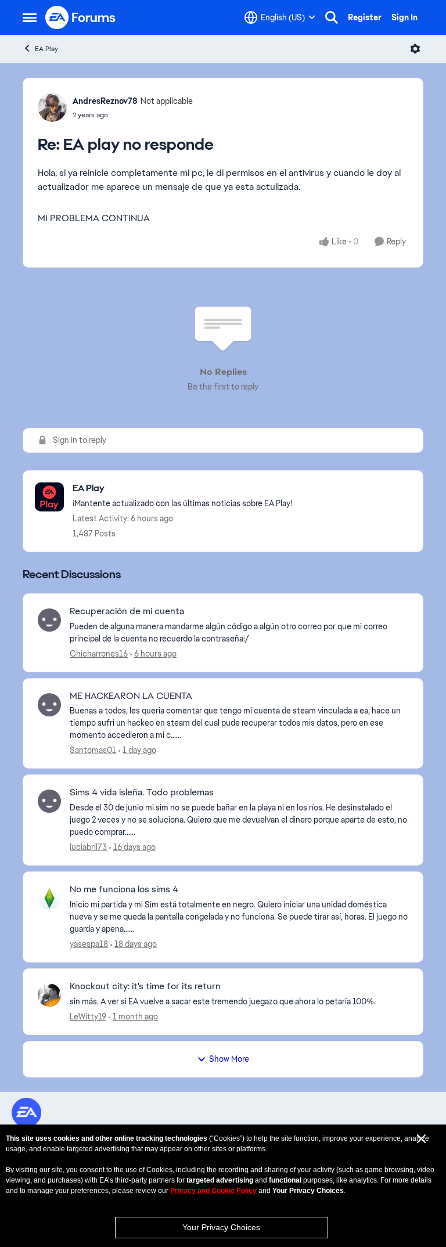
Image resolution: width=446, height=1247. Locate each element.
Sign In (404, 17)
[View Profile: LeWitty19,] (49, 995)
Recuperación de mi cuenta (127, 611)
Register (365, 17)
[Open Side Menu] (29, 17)
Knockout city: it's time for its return (145, 986)
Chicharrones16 (99, 653)
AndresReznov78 (105, 101)
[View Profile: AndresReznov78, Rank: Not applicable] (52, 107)
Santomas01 (93, 750)
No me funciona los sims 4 (124, 889)
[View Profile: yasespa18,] (49, 898)
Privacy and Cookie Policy (213, 1191)
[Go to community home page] (80, 17)
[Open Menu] (415, 49)
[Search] (332, 17)
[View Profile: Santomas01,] (49, 704)
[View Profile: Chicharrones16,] (49, 620)
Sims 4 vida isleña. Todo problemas (142, 792)
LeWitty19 (88, 1016)
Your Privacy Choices (221, 1227)
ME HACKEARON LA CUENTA (131, 696)
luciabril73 (88, 847)
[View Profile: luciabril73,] (49, 801)
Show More (229, 1059)
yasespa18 (89, 944)
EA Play (46, 48)
